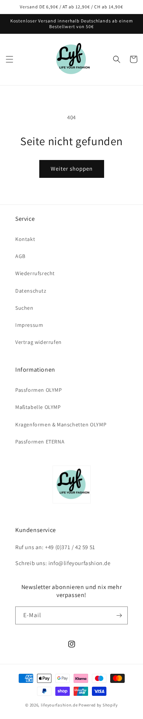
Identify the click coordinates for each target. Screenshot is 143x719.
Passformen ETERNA (39, 441)
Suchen (24, 307)
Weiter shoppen (72, 168)
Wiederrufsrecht (35, 273)
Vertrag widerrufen (38, 342)
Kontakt (25, 239)
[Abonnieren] (119, 615)
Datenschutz (31, 290)
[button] (9, 59)
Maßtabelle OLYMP (38, 407)
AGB (20, 256)
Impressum (29, 324)
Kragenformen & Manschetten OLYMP (60, 424)
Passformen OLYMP (38, 389)
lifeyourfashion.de (59, 705)
